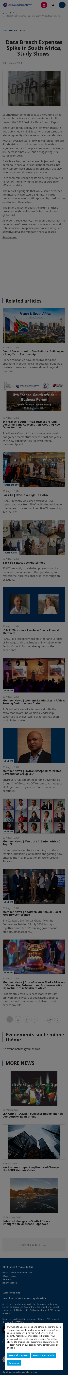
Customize (14, 1362)
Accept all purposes (18, 1355)
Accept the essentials (43, 1355)
